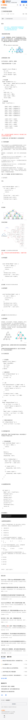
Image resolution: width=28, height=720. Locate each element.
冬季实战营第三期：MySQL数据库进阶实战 (10, 689)
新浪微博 (8, 700)
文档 (2, 707)
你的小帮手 (3, 645)
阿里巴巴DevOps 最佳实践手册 (7, 691)
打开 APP (24, 1)
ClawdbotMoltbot (4, 606)
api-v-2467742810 (4, 637)
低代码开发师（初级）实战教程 (7, 686)
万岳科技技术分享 (4, 599)
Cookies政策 (12, 711)
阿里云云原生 (3, 652)
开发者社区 (6, 707)
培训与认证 (14, 707)
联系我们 (14, 704)
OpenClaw (3, 629)
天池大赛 (10, 707)
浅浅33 (2, 622)
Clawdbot (3, 614)
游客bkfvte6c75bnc (4, 583)
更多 (2, 695)
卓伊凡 (2, 591)
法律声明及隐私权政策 (5, 711)
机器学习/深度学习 (9, 569)
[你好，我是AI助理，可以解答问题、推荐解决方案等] (20, 5)
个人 (26, 8)
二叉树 (2, 37)
